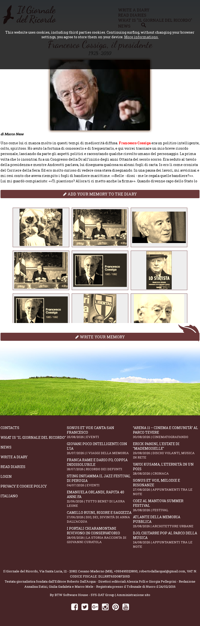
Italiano (9, 496)
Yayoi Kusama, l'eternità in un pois (163, 469)
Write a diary (14, 457)
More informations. (141, 37)
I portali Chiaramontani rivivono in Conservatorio (96, 535)
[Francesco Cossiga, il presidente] (41, 227)
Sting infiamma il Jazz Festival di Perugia (98, 480)
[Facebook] (74, 606)
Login (6, 476)
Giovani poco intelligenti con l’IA (98, 448)
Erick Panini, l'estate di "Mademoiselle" (164, 450)
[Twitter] (84, 606)
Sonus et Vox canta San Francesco (90, 432)
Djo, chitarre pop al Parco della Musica (165, 540)
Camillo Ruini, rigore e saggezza (99, 517)
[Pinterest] (115, 606)
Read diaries (12, 466)
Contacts (9, 427)
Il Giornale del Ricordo (20, 571)
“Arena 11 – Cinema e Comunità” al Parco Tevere (165, 432)
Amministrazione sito (133, 595)
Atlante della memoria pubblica (163, 521)
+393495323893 (126, 571)
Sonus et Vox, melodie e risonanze (162, 487)
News (5, 447)
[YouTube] (125, 606)
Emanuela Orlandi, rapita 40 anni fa (96, 499)
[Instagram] (105, 606)
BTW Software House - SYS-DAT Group (84, 595)
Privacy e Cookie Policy (23, 486)
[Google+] (95, 606)
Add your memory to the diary (102, 193)
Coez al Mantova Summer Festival (158, 505)
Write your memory (102, 336)
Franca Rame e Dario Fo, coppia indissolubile (97, 464)
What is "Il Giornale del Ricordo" (33, 437)
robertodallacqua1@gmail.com (162, 571)
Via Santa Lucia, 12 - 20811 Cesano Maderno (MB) (75, 571)
